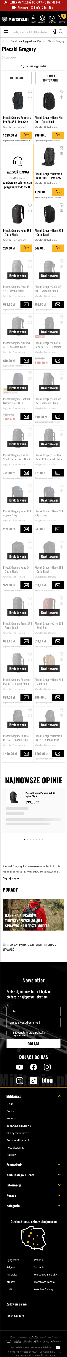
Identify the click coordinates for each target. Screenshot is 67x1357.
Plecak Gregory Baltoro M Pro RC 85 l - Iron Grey (17, 120)
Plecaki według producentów (25, 41)
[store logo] (14, 19)
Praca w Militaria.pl (18, 1140)
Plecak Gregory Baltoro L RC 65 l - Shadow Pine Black (17, 738)
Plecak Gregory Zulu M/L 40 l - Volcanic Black (48, 289)
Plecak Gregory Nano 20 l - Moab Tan (49, 682)
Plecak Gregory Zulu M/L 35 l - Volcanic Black (48, 401)
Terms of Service (40, 1355)
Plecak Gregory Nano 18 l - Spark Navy (17, 513)
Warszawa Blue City (45, 1274)
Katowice (12, 1274)
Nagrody (12, 1154)
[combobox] (37, 32)
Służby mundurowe (18, 1133)
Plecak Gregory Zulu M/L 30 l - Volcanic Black (16, 345)
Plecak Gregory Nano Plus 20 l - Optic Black (49, 120)
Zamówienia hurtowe (19, 1125)
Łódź (9, 1289)
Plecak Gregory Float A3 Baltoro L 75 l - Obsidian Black (48, 345)
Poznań (38, 1260)
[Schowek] (42, 19)
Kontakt (11, 1118)
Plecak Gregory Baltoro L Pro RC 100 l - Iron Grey (48, 176)
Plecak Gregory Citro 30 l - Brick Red (49, 625)
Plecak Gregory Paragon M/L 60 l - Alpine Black (16, 682)
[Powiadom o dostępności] (26, 304)
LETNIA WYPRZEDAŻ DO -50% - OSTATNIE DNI (34, 2)
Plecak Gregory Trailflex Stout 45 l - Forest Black (48, 457)
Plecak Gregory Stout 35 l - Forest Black (17, 625)
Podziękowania (15, 1147)
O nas (10, 1103)
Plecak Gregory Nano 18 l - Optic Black (17, 232)
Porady (11, 1195)
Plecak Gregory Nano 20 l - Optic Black (49, 232)
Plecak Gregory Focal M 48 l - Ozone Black (16, 289)
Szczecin (39, 1267)
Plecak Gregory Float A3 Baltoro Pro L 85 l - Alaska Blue (16, 401)
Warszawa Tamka (44, 1281)
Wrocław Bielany (43, 1289)
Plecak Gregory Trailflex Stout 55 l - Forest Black (16, 457)
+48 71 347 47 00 (15, 1316)
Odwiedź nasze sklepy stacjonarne (34, 1221)
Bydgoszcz (13, 1260)
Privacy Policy (19, 1355)
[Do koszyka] (26, 135)
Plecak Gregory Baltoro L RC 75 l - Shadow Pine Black (48, 738)
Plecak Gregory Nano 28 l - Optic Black (49, 569)
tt (27, 1080)
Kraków (11, 1281)
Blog (47, 1080)
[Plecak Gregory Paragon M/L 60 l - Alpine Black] (15, 797)
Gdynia (11, 1267)
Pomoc (11, 1111)
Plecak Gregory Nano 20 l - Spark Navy (49, 513)
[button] (30, 92)
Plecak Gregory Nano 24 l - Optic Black (17, 569)
